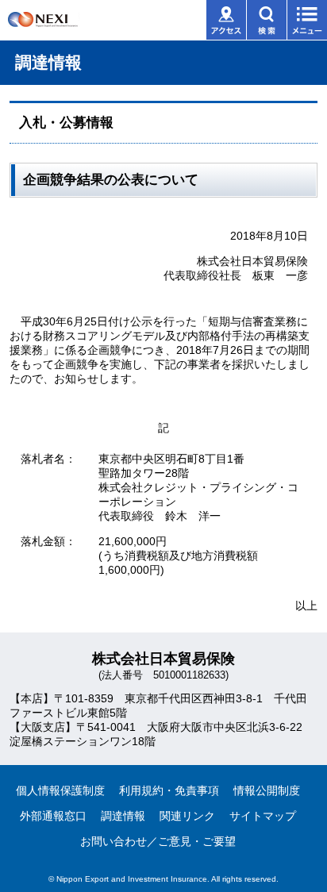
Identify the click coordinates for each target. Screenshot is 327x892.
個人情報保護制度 (60, 790)
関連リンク (187, 815)
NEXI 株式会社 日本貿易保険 (67, 24)
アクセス (226, 20)
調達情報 (123, 815)
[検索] (267, 20)
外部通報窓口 (53, 815)
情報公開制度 (266, 790)
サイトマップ (262, 815)
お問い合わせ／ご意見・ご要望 (158, 841)
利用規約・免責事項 (169, 790)
